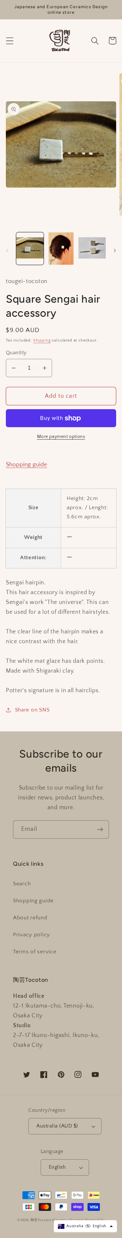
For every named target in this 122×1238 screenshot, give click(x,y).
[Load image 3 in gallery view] (92, 248)
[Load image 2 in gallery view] (61, 248)
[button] (10, 40)
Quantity (16, 353)
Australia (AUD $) (57, 1126)
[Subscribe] (100, 829)
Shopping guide (26, 464)
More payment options (61, 436)
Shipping (42, 340)
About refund (30, 918)
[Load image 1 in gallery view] (30, 248)
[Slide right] (115, 250)
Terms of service (35, 952)
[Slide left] (7, 250)
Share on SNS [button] (32, 710)
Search (22, 884)
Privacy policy (31, 935)
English (57, 1167)
